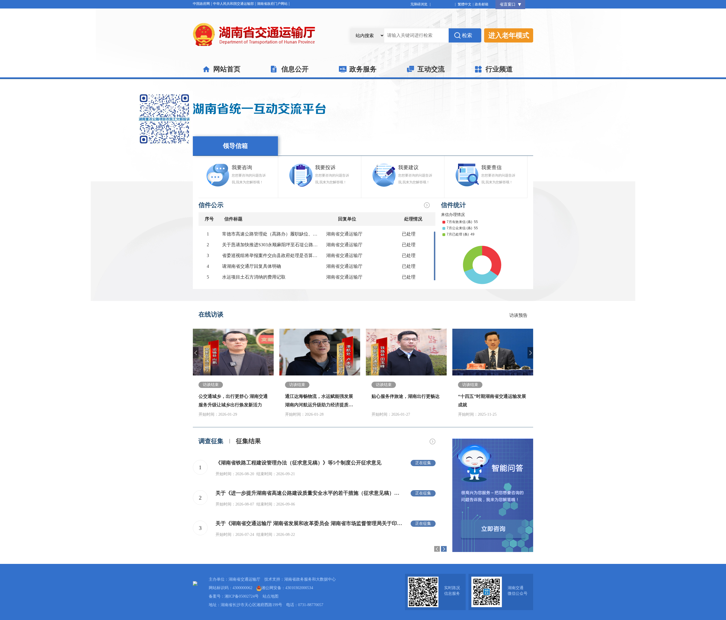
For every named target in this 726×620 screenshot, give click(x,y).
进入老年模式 (508, 35)
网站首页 (226, 69)
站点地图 (270, 596)
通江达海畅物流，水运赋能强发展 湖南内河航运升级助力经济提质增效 (319, 405)
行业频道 (499, 69)
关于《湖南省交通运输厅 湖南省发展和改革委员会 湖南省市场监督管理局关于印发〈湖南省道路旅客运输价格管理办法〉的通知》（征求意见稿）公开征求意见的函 (309, 523)
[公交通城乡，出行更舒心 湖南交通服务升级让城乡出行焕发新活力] (233, 352)
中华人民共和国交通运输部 (233, 4)
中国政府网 (201, 4)
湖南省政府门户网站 (272, 4)
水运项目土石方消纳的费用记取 (254, 277)
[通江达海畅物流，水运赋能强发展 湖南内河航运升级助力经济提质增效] (319, 352)
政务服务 (363, 69)
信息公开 (295, 69)
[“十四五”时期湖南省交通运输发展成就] (492, 352)
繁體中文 (464, 4)
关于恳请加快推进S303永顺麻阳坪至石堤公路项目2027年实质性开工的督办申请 (301, 244)
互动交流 (431, 69)
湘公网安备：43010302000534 (287, 588)
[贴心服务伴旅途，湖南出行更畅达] (406, 352)
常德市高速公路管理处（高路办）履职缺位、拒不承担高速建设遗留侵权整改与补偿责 (308, 234)
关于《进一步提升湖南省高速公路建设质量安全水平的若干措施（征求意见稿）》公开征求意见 (309, 493)
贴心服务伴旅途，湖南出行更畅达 (406, 396)
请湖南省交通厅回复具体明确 (251, 266)
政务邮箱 (481, 4)
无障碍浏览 (420, 4)
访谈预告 (518, 315)
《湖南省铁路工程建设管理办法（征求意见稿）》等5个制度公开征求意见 (298, 463)
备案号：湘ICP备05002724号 (234, 596)
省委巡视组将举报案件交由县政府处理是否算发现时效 (276, 255)
